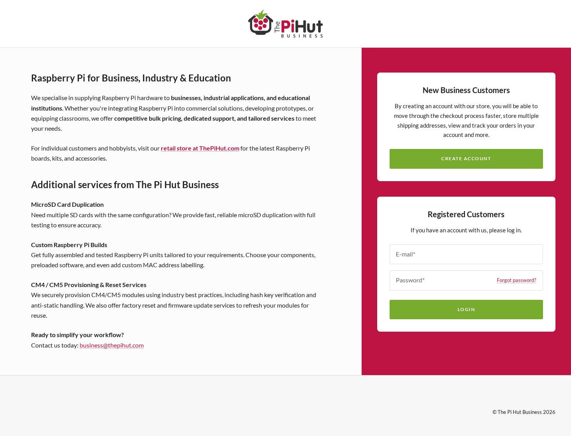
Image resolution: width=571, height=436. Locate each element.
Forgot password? (516, 280)
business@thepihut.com (112, 345)
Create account (466, 158)
